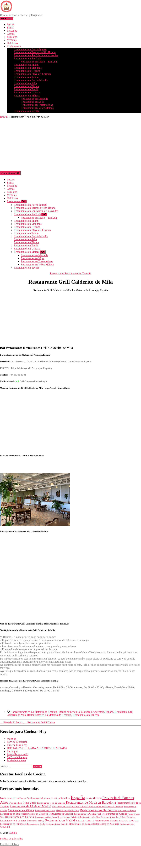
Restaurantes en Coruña (114, 813)
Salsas (10, 27)
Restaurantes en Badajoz (67, 810)
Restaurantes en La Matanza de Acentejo (49, 714)
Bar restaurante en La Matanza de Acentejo (34, 711)
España (109, 711)
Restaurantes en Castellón (61, 814)
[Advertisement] (70, 145)
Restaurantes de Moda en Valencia (70, 806)
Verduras (12, 39)
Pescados (12, 30)
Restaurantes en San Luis (27, 58)
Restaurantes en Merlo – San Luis (39, 61)
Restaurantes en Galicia (19, 817)
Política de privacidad (11, 838)
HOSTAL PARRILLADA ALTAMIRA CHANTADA (37, 748)
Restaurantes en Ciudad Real (87, 814)
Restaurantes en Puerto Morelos (31, 80)
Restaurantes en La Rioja (90, 817)
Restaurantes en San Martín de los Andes (36, 55)
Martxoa (11, 738)
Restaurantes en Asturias (45, 810)
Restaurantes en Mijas (32, 101)
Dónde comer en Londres (38, 798)
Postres (11, 24)
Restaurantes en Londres (13, 820)
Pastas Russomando (17, 754)
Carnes (10, 33)
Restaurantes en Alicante (21, 810)
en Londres (64, 798)
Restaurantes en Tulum (26, 77)
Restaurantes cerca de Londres (51, 803)
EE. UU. (54, 798)
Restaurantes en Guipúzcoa (68, 817)
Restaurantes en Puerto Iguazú (30, 49)
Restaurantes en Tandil (26, 89)
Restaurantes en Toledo (80, 823)
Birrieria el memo (16, 760)
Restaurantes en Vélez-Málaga (37, 107)
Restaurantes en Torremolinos (37, 104)
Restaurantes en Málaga (27, 95)
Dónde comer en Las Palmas (13, 798)
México (97, 798)
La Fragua (12, 751)
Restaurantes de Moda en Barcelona (91, 802)
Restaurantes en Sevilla (26, 111)
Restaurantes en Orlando (27, 70)
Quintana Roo (15, 803)
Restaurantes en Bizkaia (126, 811)
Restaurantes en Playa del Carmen (32, 73)
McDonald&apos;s (17, 757)
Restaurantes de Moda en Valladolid (106, 806)
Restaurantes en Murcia (84, 821)
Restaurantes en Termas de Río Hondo (35, 52)
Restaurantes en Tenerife (77, 273)
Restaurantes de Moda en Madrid (30, 806)
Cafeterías (12, 43)
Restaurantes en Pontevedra (13, 824)
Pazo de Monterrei (17, 741)
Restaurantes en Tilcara (26, 86)
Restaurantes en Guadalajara (46, 817)
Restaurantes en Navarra (106, 820)
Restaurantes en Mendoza (28, 67)
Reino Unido (29, 802)
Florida (89, 798)
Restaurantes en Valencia (105, 823)
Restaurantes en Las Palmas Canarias (118, 817)
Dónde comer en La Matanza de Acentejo (81, 711)
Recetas (4, 116)
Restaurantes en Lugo (36, 821)
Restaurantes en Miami (26, 64)
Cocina (13, 832)
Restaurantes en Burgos (11, 814)
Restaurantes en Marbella (34, 98)
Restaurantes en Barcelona (98, 810)
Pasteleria (12, 36)
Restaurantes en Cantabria (35, 814)
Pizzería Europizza (17, 744)
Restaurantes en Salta (25, 83)
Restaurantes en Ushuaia (27, 92)
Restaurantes (14, 46)
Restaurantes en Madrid (60, 820)
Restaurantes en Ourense (128, 821)
